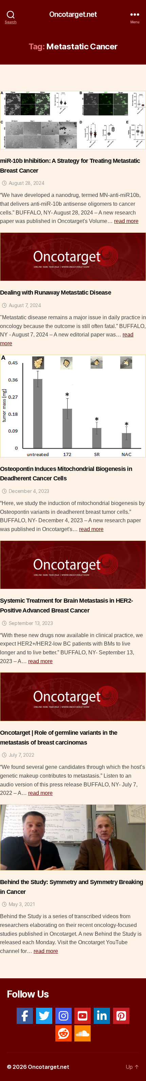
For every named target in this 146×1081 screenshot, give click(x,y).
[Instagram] (63, 1016)
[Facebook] (25, 1016)
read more (126, 221)
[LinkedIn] (102, 1016)
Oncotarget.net (73, 14)
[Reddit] (63, 1033)
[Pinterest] (121, 1016)
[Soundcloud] (82, 1033)
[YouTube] (82, 1016)
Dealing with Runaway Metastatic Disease (55, 292)
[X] (44, 1016)
